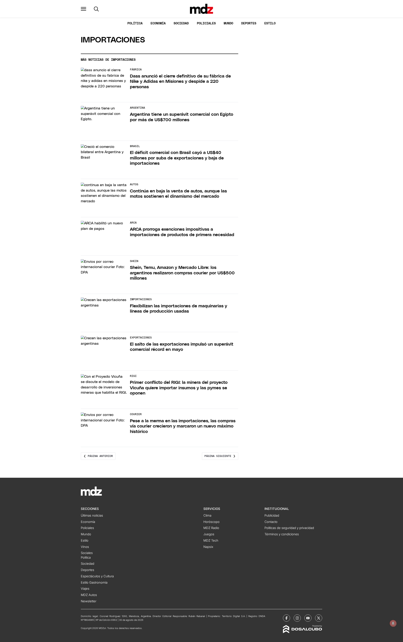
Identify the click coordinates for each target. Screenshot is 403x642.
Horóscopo (211, 522)
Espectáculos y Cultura (97, 576)
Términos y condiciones (281, 534)
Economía (158, 23)
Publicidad (271, 515)
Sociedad (181, 23)
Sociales (87, 553)
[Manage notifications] (393, 623)
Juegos (208, 534)
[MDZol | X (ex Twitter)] (318, 618)
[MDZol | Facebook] (286, 618)
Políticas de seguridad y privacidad (289, 528)
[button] (83, 9)
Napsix (208, 547)
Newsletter (88, 601)
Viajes (85, 589)
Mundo (228, 23)
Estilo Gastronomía (94, 582)
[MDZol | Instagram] (297, 618)
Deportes (248, 23)
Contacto (270, 522)
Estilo (270, 23)
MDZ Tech (210, 540)
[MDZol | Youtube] (308, 618)
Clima (207, 515)
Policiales (206, 23)
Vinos (85, 547)
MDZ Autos (89, 595)
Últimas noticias (92, 515)
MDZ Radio (211, 528)
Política (135, 23)
